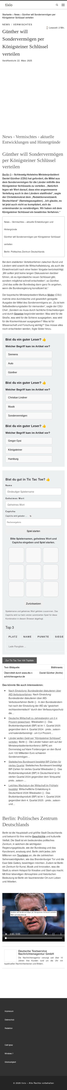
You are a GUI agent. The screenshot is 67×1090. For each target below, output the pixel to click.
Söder (50, 295)
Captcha (10, 511)
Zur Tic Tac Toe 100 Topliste (19, 660)
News (17, 14)
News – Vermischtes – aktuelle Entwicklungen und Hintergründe (28, 225)
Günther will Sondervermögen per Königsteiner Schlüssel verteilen (32, 240)
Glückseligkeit (10, 1062)
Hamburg (13, 459)
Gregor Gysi (14, 440)
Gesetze (19, 313)
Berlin (5, 174)
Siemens (13, 354)
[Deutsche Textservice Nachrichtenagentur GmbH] (10, 955)
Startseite (7, 14)
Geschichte (38, 836)
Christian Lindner (17, 397)
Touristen (22, 855)
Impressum (9, 1011)
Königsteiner (15, 449)
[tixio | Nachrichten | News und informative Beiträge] (8, 4)
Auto (10, 363)
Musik (11, 406)
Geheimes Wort (14, 498)
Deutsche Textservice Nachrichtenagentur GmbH (36, 952)
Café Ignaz (9, 1045)
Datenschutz (9, 1019)
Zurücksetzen (33, 603)
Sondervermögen (17, 415)
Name (8, 485)
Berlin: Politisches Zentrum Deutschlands (24, 251)
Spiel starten (33, 531)
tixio (24, 1082)
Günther (12, 372)
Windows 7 (9, 1053)
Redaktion (8, 1028)
